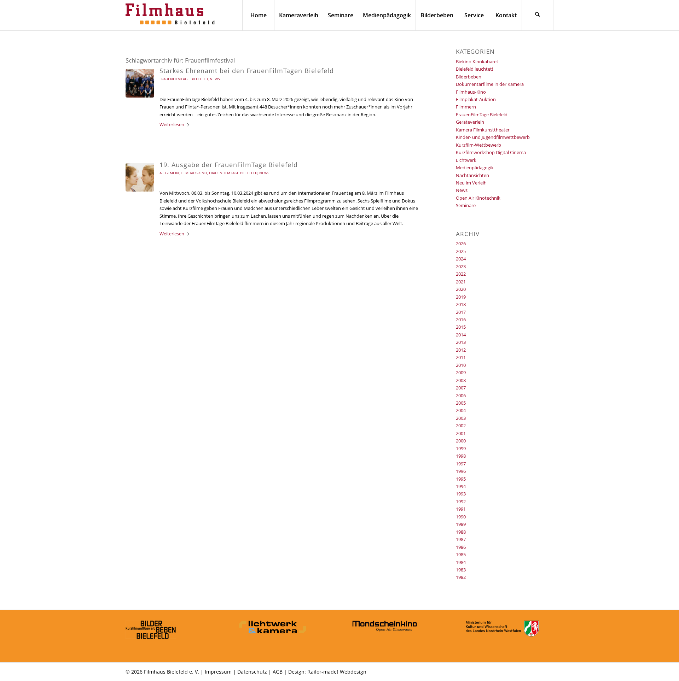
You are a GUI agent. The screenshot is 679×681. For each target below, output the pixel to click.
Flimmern (466, 107)
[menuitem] (258, 15)
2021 (461, 281)
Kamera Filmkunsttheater (483, 130)
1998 (461, 456)
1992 (461, 501)
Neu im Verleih (471, 183)
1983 (461, 569)
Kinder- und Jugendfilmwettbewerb (493, 137)
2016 (461, 319)
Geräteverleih (470, 122)
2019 (461, 297)
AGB (278, 671)
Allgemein (169, 172)
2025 (461, 251)
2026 (461, 243)
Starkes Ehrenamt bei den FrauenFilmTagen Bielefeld (246, 70)
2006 (461, 395)
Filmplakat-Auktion (476, 99)
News (215, 78)
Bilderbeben (468, 77)
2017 (461, 312)
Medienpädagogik (475, 167)
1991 (461, 509)
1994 (461, 486)
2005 (461, 403)
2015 (461, 327)
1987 (461, 539)
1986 (461, 547)
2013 (461, 342)
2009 (461, 372)
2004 (461, 410)
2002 (461, 425)
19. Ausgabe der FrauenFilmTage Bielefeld (228, 164)
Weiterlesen (171, 124)
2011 (461, 357)
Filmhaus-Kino (194, 172)
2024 (461, 259)
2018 (461, 304)
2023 (461, 266)
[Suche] (537, 15)
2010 (461, 365)
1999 (461, 448)
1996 (461, 471)
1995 (461, 479)
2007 (461, 387)
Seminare (466, 205)
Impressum (218, 671)
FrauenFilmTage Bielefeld (183, 78)
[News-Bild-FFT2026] (140, 83)
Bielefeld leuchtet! (474, 69)
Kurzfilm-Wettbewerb (478, 145)
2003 (461, 418)
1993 (461, 494)
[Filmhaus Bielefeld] (171, 15)
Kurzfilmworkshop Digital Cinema (491, 152)
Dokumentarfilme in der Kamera (490, 84)
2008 (461, 380)
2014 (461, 334)
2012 (461, 350)
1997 (461, 463)
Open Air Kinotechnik (478, 198)
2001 (461, 433)
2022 (461, 274)
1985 (461, 554)
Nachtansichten (472, 175)
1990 (461, 516)
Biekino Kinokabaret (477, 61)
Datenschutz (252, 671)
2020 (461, 289)
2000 (461, 441)
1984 (461, 562)
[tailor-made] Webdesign (336, 671)
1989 (461, 524)
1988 (461, 532)
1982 (461, 577)
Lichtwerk (466, 160)
